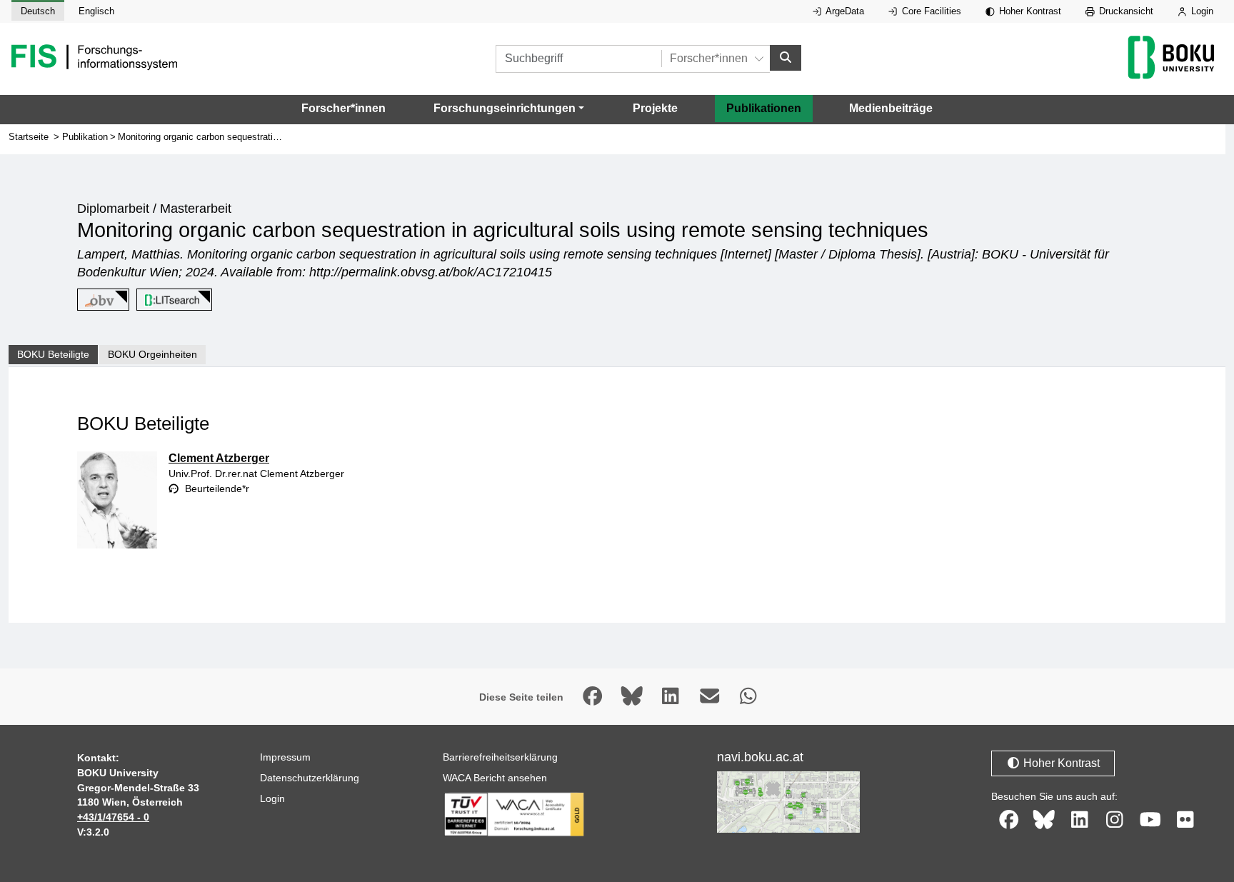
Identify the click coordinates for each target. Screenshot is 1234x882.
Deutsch (38, 11)
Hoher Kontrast (1028, 11)
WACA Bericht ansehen (495, 777)
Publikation (85, 136)
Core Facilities (930, 11)
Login (1200, 11)
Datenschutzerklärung (309, 777)
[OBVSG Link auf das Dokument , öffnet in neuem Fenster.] (100, 300)
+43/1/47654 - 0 (113, 817)
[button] (509, 108)
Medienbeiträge (891, 108)
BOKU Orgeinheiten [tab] (152, 354)
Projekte (655, 108)
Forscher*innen (343, 108)
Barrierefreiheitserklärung (500, 757)
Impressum (285, 757)
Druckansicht (1124, 11)
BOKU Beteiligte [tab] (53, 354)
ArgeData (843, 11)
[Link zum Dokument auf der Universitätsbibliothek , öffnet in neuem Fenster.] (171, 300)
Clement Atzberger (219, 458)
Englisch (96, 11)
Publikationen (763, 108)
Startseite (29, 136)
